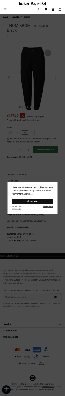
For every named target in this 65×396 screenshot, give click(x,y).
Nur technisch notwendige (17, 207)
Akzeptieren (32, 201)
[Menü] (5, 9)
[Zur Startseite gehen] (32, 3)
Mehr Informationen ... (22, 194)
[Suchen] (39, 9)
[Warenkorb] (59, 9)
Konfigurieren (48, 207)
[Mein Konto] (53, 9)
